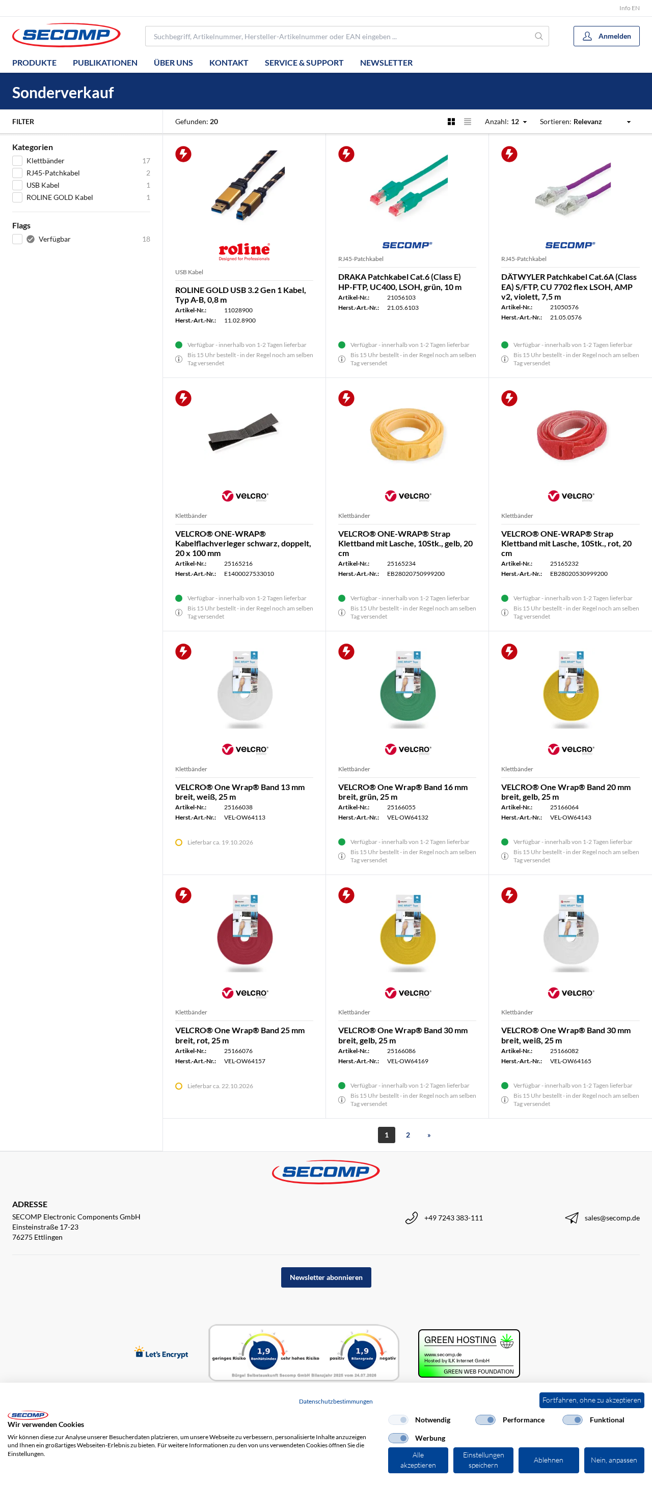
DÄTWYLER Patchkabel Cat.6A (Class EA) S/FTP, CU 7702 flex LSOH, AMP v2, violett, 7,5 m (569, 286)
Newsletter (386, 62)
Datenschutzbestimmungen (336, 1401)
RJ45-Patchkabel (361, 259)
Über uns (173, 62)
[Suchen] (539, 36)
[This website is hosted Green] (469, 1353)
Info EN (629, 8)
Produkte (34, 62)
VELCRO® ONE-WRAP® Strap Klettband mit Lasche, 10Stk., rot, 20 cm (566, 543)
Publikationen (105, 62)
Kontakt (229, 62)
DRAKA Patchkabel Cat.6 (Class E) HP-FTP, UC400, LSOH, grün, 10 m (399, 281)
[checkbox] (398, 1420)
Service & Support (304, 62)
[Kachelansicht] (451, 121)
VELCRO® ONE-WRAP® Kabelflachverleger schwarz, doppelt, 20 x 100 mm (243, 543)
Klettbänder (191, 515)
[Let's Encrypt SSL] (161, 1353)
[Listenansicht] (468, 121)
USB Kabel (189, 272)
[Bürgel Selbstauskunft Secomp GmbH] (304, 1353)
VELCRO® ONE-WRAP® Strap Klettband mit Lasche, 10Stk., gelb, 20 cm (405, 543)
